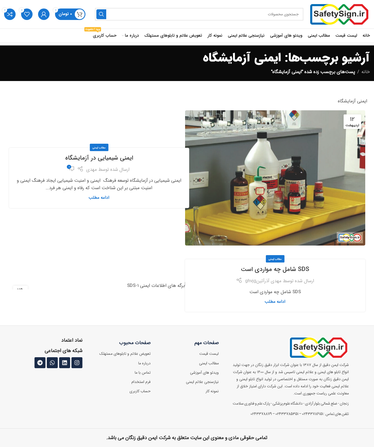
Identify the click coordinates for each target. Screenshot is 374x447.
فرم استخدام (141, 382)
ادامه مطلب (99, 197)
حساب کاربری (140, 391)
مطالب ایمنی (99, 148)
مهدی (91, 169)
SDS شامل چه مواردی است (275, 269)
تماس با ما (143, 373)
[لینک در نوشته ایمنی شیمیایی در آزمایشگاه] (275, 178)
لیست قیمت (209, 354)
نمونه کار (212, 391)
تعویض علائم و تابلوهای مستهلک (125, 354)
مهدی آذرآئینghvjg (263, 281)
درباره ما (144, 363)
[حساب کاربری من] (43, 14)
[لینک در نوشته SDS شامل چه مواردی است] (99, 285)
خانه (365, 72)
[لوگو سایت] (339, 14)
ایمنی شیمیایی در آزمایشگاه (99, 158)
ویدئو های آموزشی (204, 373)
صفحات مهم (206, 343)
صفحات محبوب (135, 343)
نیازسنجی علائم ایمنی (202, 382)
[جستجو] (101, 14)
